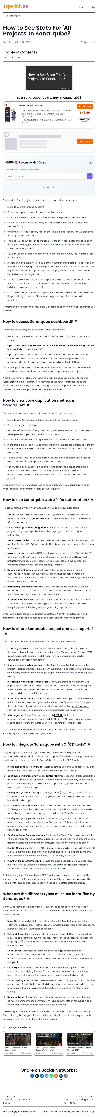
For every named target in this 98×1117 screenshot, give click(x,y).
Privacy (53, 1111)
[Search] (87, 7)
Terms (45, 1111)
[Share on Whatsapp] (51, 1076)
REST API (58, 715)
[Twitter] (93, 1111)
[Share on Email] (66, 1076)
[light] (93, 7)
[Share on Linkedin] (42, 1076)
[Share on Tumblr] (61, 1076)
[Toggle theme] (91, 163)
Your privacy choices (69, 1111)
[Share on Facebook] (32, 1076)
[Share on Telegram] (47, 1076)
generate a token (41, 518)
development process (74, 879)
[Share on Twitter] (37, 1076)
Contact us (86, 1111)
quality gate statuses (38, 244)
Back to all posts (14, 15)
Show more (13, 57)
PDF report (46, 655)
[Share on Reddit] (56, 1076)
